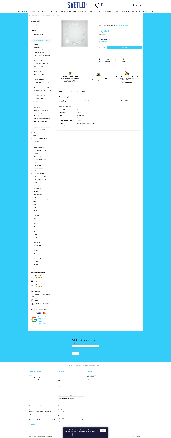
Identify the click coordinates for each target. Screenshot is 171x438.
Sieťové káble (38, 165)
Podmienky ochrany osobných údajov (38, 379)
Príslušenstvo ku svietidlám (40, 130)
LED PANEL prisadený (39, 98)
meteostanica (37, 188)
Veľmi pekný (61, 412)
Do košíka (125, 47)
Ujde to (59, 415)
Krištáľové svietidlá (39, 61)
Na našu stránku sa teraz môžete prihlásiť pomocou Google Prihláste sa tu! (43, 320)
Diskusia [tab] (70, 91)
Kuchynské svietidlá (39, 52)
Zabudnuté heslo (62, 392)
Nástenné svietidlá (38, 71)
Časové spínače (38, 186)
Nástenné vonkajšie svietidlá (41, 110)
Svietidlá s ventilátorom (40, 58)
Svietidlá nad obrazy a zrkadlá (41, 85)
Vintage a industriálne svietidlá (42, 87)
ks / (33, 25)
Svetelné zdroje (37, 132)
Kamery (36, 153)
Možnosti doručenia (103, 41)
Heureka (78, 365)
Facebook (71, 365)
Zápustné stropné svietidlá (41, 121)
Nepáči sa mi (61, 418)
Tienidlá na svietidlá (39, 69)
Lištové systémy (38, 93)
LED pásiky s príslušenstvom (41, 63)
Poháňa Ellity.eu (102, 55)
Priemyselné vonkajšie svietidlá (42, 118)
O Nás (30, 375)
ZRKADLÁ (35, 197)
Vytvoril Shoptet (138, 436)
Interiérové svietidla (38, 37)
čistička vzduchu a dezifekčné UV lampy (41, 200)
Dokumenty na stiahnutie (35, 381)
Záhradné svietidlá (38, 116)
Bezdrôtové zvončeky (39, 147)
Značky (34, 204)
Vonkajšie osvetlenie (38, 102)
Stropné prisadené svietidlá (41, 40)
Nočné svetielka (38, 157)
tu (93, 431)
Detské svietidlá (38, 77)
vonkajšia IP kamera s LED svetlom (41, 127)
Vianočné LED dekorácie (40, 159)
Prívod (35, 162)
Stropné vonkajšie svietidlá (41, 113)
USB (35, 171)
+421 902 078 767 (127, 82)
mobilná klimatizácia (38, 34)
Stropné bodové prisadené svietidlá (40, 43)
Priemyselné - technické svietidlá (42, 55)
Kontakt (31, 383)
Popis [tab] (60, 91)
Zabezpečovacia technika (40, 150)
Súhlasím (103, 430)
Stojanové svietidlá (39, 79)
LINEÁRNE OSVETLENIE (39, 96)
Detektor (36, 191)
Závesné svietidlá (38, 50)
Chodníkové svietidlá (39, 107)
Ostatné (35, 135)
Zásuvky (37, 141)
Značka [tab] (81, 91)
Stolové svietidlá (38, 47)
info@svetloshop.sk (70, 80)
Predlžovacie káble (39, 173)
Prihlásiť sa (75, 353)
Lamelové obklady (37, 194)
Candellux (101, 19)
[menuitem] (23, 11)
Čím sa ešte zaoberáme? (89, 365)
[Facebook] (88, 379)
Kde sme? (99, 365)
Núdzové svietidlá (38, 66)
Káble (36, 182)
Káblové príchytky (39, 168)
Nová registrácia (62, 390)
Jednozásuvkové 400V (40, 179)
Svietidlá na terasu (39, 124)
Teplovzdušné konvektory (40, 138)
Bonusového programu (113, 53)
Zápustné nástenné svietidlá (41, 105)
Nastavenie (68, 435)
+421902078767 (90, 377)
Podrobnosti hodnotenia (122, 25)
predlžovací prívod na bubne (41, 145)
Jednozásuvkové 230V (40, 177)
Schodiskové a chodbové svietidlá (42, 90)
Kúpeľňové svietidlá (39, 74)
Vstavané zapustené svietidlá (41, 82)
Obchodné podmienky (34, 377)
